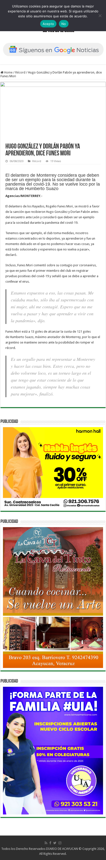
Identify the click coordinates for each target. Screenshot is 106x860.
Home (8, 72)
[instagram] (60, 843)
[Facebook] (50, 843)
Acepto (48, 24)
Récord (20, 72)
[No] (99, 15)
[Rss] (46, 843)
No (63, 24)
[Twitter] (55, 843)
